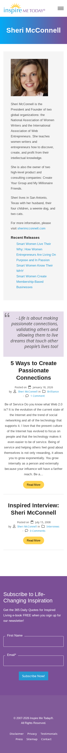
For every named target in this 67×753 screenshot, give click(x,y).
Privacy (32, 733)
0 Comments (37, 531)
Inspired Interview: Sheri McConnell (33, 509)
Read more (33, 484)
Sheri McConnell (28, 391)
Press (19, 739)
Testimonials (49, 733)
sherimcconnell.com (31, 228)
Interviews (53, 526)
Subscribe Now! (33, 676)
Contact (46, 739)
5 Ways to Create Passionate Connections (34, 370)
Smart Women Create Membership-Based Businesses (31, 282)
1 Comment (38, 396)
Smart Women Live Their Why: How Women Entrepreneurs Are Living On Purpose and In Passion (36, 252)
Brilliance (53, 391)
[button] (61, 8)
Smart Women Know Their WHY (34, 268)
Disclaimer (17, 733)
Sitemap (31, 739)
